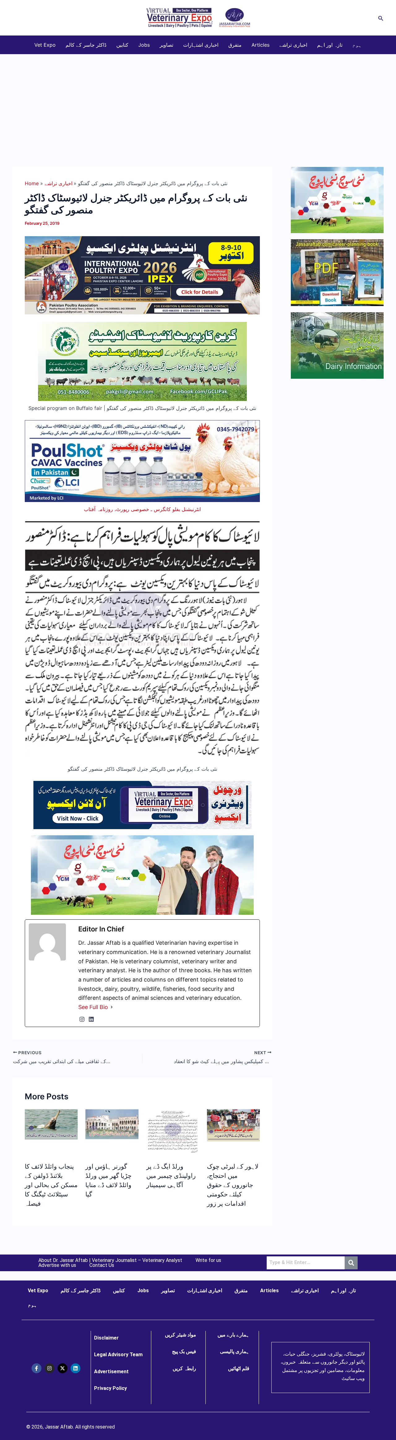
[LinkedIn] (91, 1019)
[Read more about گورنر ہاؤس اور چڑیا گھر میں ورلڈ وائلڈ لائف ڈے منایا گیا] (111, 1124)
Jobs (144, 45)
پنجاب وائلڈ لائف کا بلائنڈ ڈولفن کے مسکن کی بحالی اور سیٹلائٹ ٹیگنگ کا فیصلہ (51, 1185)
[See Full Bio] (111, 1007)
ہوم (357, 45)
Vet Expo (45, 45)
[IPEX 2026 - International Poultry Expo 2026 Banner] (142, 275)
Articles (260, 45)
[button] (381, 17)
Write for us (208, 1260)
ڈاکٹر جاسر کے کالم (86, 45)
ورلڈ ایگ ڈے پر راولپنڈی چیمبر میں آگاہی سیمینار (171, 1176)
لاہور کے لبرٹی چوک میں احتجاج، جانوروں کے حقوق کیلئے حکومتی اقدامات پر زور (232, 1185)
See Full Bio (93, 1007)
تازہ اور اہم (329, 45)
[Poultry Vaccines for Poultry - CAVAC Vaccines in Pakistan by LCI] (142, 461)
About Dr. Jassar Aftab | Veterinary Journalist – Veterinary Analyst (110, 1260)
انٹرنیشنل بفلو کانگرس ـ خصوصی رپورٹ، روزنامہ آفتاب (142, 509)
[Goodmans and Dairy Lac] (142, 874)
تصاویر (166, 45)
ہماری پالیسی (234, 1351)
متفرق (235, 45)
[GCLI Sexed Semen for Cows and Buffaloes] (142, 361)
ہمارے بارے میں (233, 1335)
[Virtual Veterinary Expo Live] (142, 804)
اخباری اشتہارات (200, 45)
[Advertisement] (198, 101)
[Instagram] (82, 1019)
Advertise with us (57, 1265)
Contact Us (101, 1265)
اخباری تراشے (293, 45)
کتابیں (122, 45)
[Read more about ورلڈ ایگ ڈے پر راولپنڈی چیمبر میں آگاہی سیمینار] (172, 1132)
